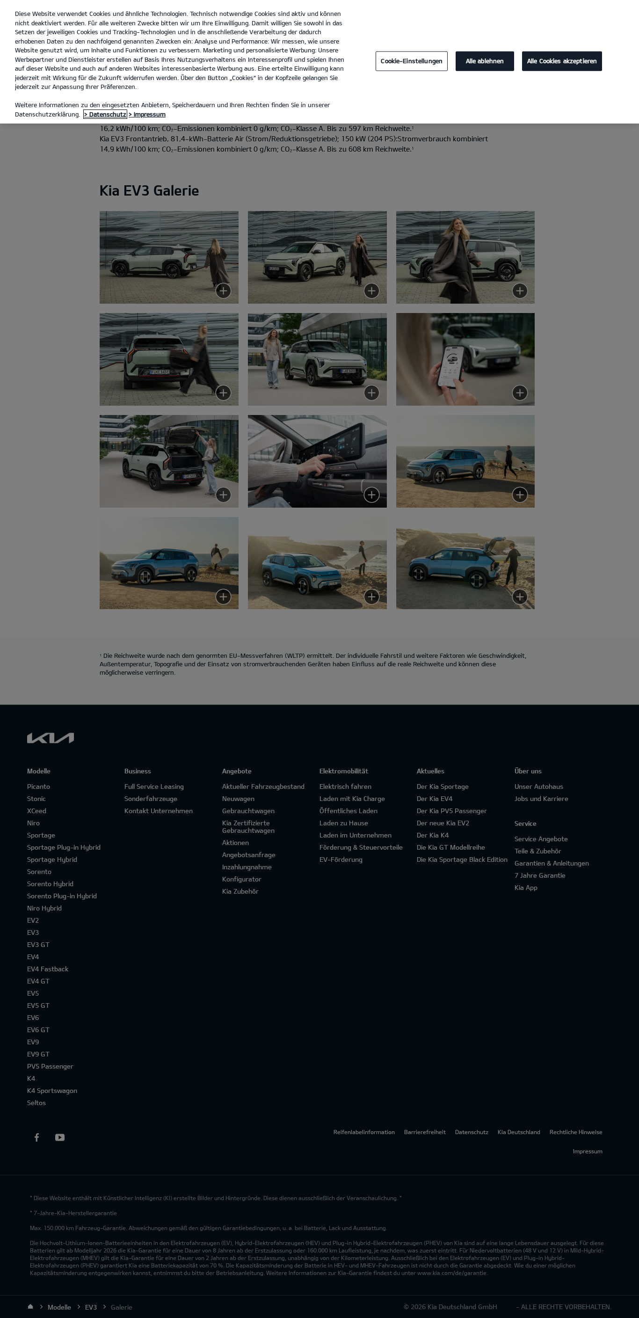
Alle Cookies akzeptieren (562, 61)
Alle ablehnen (485, 61)
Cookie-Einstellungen (412, 61)
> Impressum (147, 114)
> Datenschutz (105, 114)
